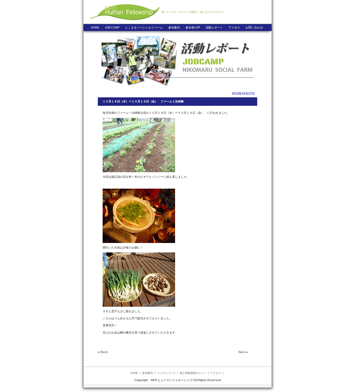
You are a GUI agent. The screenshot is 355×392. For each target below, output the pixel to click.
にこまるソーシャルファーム (144, 27)
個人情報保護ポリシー (193, 372)
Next (241, 352)
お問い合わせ (254, 27)
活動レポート (214, 27)
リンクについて (166, 372)
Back (104, 352)
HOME (95, 27)
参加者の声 (192, 27)
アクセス (234, 27)
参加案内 (174, 27)
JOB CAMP (112, 27)
